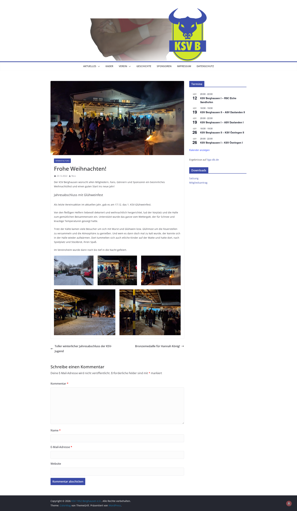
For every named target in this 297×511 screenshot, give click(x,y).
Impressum (184, 66)
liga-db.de (213, 159)
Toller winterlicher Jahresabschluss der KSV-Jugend (83, 348)
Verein (123, 66)
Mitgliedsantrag (198, 182)
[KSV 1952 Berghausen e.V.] (148, 11)
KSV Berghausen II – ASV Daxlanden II (222, 112)
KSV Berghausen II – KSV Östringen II (222, 132)
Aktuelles (89, 66)
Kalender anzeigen (199, 150)
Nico (74, 175)
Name (56, 430)
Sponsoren (164, 66)
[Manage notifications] (289, 503)
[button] (98, 66)
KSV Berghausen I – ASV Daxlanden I (222, 122)
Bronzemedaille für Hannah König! (157, 346)
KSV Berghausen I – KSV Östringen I (221, 142)
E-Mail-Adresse (61, 447)
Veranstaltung (62, 161)
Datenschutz (205, 66)
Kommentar (59, 383)
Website (56, 464)
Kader (109, 66)
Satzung (194, 178)
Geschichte (143, 66)
